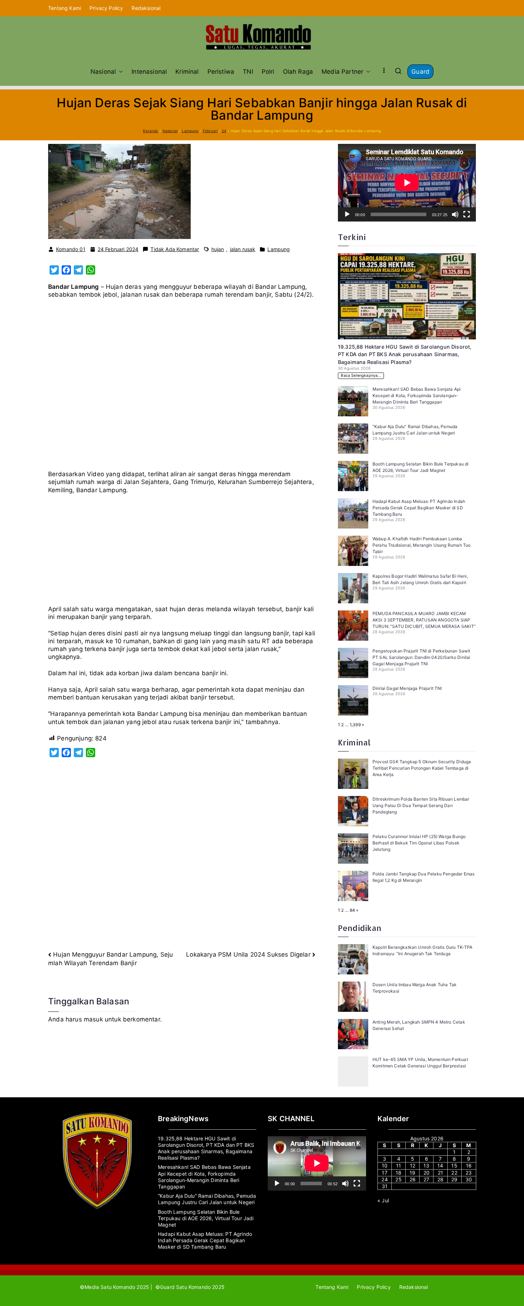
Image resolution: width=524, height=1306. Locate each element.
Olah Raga (298, 71)
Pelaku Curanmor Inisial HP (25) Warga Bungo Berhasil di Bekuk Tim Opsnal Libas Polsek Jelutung (419, 843)
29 (454, 1179)
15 (454, 1165)
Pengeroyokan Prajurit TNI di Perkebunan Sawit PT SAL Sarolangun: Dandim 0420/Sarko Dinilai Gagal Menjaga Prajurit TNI (422, 657)
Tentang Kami (64, 8)
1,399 (355, 724)
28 (440, 1179)
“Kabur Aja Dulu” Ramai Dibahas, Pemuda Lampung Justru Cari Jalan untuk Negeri (207, 1199)
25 (398, 1179)
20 (426, 1173)
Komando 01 (71, 249)
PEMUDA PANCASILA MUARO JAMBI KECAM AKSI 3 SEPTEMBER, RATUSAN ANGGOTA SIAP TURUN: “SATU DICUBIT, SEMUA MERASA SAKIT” (424, 620)
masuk (93, 1019)
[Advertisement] (181, 387)
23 (469, 1173)
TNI (248, 71)
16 (469, 1165)
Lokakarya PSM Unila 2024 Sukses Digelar (248, 954)
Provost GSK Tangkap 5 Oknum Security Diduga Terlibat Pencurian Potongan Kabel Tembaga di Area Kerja (422, 768)
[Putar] (347, 214)
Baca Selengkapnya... (361, 375)
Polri (268, 71)
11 (398, 1165)
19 (412, 1173)
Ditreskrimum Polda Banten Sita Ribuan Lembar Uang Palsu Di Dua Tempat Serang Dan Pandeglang (421, 805)
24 (384, 1179)
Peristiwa (221, 71)
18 (398, 1173)
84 (352, 910)
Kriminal (187, 71)
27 (426, 1179)
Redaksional (146, 8)
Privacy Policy (106, 8)
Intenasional (149, 71)
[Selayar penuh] (466, 214)
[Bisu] (455, 214)
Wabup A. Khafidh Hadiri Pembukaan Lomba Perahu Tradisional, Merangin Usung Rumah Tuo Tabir (422, 545)
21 (440, 1173)
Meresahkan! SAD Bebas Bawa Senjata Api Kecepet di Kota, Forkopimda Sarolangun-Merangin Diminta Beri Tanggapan (417, 395)
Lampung (278, 249)
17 (384, 1173)
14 (440, 1165)
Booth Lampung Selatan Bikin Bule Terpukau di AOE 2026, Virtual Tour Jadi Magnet (206, 1218)
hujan (217, 249)
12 (412, 1165)
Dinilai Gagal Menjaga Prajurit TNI (407, 688)
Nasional (103, 71)
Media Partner (342, 71)
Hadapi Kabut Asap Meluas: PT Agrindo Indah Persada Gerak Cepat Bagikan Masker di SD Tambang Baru (419, 508)
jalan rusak (243, 249)
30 (469, 1179)
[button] (119, 72)
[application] (407, 183)
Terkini (352, 237)
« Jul (383, 1200)
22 (454, 1173)
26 (413, 1179)
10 (384, 1165)
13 (426, 1165)
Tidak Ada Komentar (174, 249)
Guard (420, 71)
